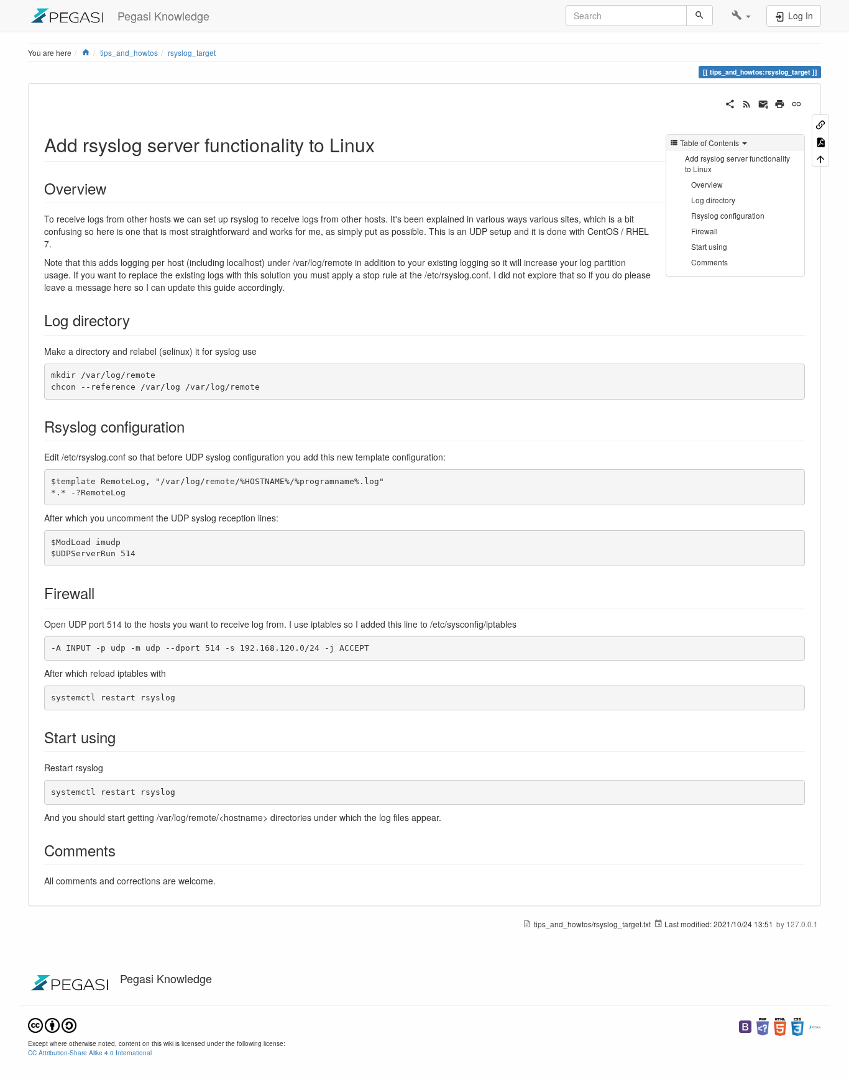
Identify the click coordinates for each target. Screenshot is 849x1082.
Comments (709, 262)
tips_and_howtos (129, 52)
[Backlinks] (820, 124)
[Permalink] (796, 102)
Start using (709, 246)
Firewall (704, 231)
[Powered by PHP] (762, 1025)
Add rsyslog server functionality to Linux (737, 163)
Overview (707, 184)
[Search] (699, 15)
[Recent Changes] (746, 102)
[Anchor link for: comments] (123, 850)
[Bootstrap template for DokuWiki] (745, 1025)
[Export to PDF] (820, 141)
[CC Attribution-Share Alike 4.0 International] (52, 1024)
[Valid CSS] (797, 1025)
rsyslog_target (192, 52)
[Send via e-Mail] (763, 102)
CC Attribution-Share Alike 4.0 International (90, 1052)
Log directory (713, 200)
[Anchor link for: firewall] (101, 592)
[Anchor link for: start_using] (123, 737)
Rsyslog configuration (727, 215)
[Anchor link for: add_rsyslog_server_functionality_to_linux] (384, 144)
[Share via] (730, 102)
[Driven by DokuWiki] (815, 1025)
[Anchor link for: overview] (113, 188)
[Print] (779, 102)
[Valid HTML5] (780, 1025)
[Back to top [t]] (820, 158)
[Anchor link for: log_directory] (137, 320)
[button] (741, 15)
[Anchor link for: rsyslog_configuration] (192, 426)
